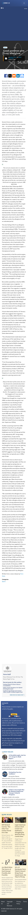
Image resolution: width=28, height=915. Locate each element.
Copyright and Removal (9, 904)
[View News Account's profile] (6, 58)
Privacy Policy (19, 902)
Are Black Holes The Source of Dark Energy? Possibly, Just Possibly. (7, 871)
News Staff (13, 57)
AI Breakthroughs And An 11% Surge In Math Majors (17, 756)
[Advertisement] (14, 25)
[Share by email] (14, 75)
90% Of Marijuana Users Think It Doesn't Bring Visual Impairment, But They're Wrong (20, 872)
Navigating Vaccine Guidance (15, 773)
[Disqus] (14, 602)
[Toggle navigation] (24, 3)
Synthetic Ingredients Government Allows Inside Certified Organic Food (12, 691)
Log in (25, 8)
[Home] (6, 3)
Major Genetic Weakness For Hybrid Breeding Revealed (12, 688)
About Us (3, 902)
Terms (25, 901)
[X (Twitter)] (3, 8)
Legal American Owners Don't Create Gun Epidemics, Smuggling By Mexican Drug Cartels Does (20, 830)
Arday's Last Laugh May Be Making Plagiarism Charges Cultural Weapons (16, 792)
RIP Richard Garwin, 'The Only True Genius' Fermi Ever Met (6, 829)
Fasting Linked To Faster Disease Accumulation (11, 685)
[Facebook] (1, 8)
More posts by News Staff (17, 695)
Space (5, 47)
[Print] (22, 75)
